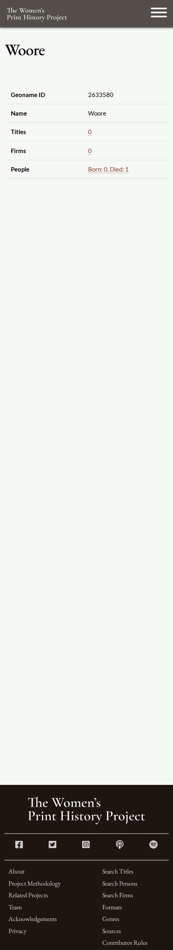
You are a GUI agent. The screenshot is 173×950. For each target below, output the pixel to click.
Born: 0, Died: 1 (108, 169)
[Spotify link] (153, 845)
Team (15, 907)
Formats (112, 907)
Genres (110, 919)
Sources (111, 931)
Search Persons (119, 883)
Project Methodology (34, 883)
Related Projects (28, 895)
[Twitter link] (52, 845)
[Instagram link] (86, 845)
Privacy (17, 931)
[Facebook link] (19, 845)
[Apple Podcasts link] (120, 845)
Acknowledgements (32, 919)
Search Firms (117, 895)
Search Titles (117, 871)
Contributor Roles (124, 942)
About (16, 871)
